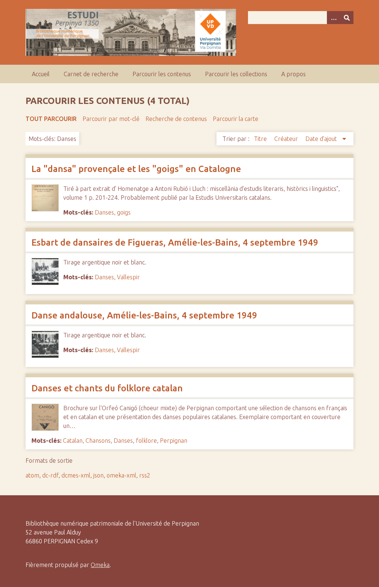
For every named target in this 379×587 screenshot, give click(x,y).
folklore (146, 440)
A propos (293, 74)
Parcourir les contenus (162, 74)
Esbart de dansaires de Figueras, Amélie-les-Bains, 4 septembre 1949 (174, 242)
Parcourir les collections (236, 74)
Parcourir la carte (235, 118)
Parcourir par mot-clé (111, 118)
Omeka (100, 564)
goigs (124, 212)
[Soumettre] (346, 17)
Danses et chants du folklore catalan (107, 388)
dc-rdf (50, 475)
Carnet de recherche (91, 74)
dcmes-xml (75, 475)
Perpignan (173, 440)
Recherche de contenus (176, 118)
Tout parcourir (51, 118)
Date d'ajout (321, 138)
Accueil (41, 74)
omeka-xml (121, 475)
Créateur (286, 138)
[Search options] (333, 17)
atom (32, 475)
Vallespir (128, 277)
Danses (104, 212)
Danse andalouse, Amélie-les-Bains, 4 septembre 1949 (145, 315)
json (98, 475)
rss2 (144, 475)
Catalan (73, 440)
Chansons (98, 440)
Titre (261, 138)
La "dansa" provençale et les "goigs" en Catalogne (136, 169)
